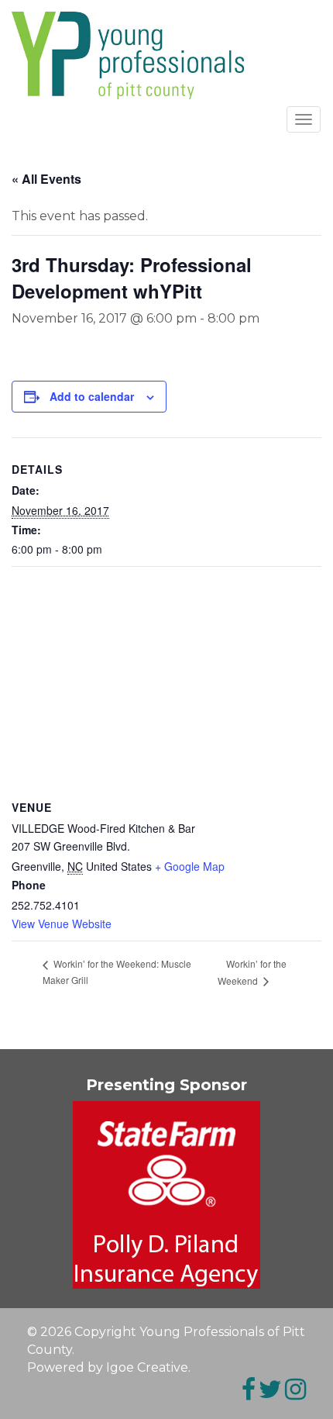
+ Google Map (190, 866)
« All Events (46, 179)
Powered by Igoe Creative (107, 1367)
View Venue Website (62, 923)
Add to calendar (92, 396)
